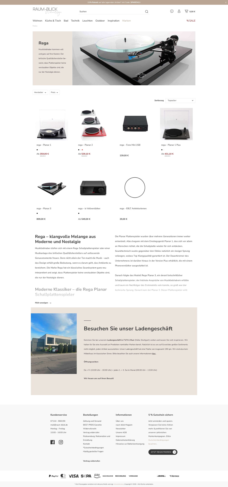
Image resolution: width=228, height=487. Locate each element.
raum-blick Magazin (124, 425)
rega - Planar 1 (44, 145)
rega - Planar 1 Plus (171, 145)
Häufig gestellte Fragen (93, 451)
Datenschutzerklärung (125, 440)
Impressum (120, 436)
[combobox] (111, 11)
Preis (53, 92)
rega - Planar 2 (85, 145)
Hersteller (38, 92)
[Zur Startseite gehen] (51, 11)
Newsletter (121, 428)
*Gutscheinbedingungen (93, 447)
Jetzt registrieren (161, 452)
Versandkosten (118, 484)
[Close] (226, 2)
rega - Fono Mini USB (130, 145)
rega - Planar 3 (44, 208)
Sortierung (159, 100)
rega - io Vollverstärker (89, 208)
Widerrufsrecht (89, 428)
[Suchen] (147, 11)
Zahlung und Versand (92, 421)
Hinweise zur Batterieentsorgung (130, 444)
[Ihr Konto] (179, 12)
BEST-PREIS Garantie (92, 425)
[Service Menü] (171, 12)
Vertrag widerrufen (91, 432)
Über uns (120, 421)
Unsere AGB (121, 432)
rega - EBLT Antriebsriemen (133, 208)
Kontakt (86, 444)
